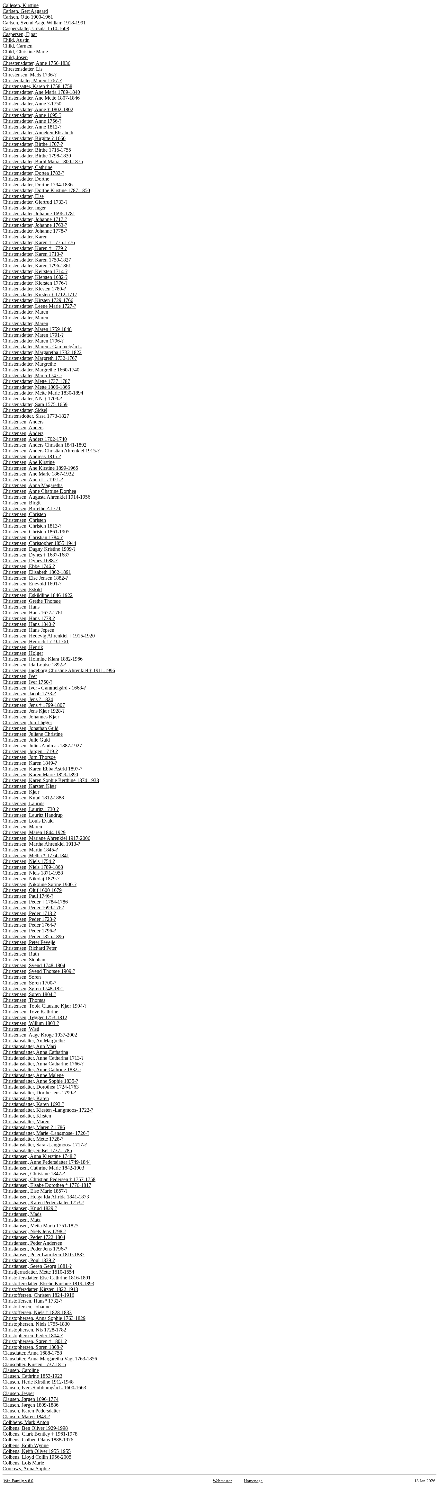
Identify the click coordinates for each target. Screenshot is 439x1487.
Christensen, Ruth (21, 954)
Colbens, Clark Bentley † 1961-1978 (40, 1434)
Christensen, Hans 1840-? (29, 624)
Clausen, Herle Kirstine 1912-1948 (38, 1382)
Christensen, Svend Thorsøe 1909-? (39, 971)
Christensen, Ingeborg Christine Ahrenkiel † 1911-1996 (59, 670)
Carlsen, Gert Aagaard (25, 11)
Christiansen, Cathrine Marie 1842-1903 (43, 1168)
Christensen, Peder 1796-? (29, 930)
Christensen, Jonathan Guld (30, 728)
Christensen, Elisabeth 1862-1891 (37, 572)
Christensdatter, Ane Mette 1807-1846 (41, 98)
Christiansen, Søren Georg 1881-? (37, 1266)
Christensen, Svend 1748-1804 (34, 965)
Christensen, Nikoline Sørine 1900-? (39, 884)
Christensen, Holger (23, 653)
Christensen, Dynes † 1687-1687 (36, 554)
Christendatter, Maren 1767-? (32, 80)
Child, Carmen (17, 46)
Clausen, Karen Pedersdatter (31, 1410)
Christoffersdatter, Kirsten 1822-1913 (40, 1289)
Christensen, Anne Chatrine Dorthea (39, 491)
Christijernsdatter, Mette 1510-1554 (38, 1272)
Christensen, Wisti (21, 1029)
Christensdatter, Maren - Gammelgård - (42, 346)
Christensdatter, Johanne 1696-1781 (39, 213)
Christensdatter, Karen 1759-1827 (37, 260)
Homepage (253, 1480)
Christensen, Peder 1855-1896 (33, 936)
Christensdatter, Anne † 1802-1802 (38, 109)
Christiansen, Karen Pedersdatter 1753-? (43, 1202)
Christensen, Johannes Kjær (31, 716)
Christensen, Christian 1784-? (33, 537)
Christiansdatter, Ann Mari (29, 1046)
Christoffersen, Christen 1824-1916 (38, 1295)
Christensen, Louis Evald (28, 821)
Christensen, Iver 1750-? (27, 682)
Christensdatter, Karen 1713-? (33, 254)
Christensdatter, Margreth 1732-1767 (40, 358)
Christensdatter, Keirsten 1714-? (35, 271)
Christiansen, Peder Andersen (32, 1243)
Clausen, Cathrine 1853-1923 (32, 1376)
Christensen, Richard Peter (30, 948)
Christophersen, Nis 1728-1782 (34, 1329)
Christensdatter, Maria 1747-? (32, 375)
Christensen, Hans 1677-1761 (33, 612)
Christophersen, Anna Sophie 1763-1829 (44, 1318)
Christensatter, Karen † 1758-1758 (37, 86)
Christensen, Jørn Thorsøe (29, 757)
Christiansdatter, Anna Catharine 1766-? (43, 1063)
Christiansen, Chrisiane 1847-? (34, 1173)
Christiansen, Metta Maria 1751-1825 (40, 1225)
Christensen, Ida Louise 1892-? (34, 664)
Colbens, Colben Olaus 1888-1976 (38, 1439)
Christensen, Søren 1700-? (29, 982)
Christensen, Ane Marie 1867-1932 (38, 473)
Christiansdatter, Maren (26, 1121)
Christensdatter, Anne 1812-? (32, 126)
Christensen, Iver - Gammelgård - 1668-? (44, 687)
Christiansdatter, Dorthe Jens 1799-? (39, 1092)
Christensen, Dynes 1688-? (30, 560)
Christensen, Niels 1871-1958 (33, 873)
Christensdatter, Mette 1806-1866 (36, 387)
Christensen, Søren (22, 977)
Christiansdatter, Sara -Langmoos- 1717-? (45, 1144)
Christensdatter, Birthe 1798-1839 (37, 155)
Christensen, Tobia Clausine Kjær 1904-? (44, 1006)
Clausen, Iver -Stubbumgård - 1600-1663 (44, 1387)
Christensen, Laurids (23, 803)
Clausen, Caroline (21, 1370)
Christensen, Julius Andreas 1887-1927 (42, 745)
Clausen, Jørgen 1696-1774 (30, 1399)
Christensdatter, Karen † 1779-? (35, 248)
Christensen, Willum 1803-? (31, 1023)
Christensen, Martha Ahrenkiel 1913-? (41, 844)
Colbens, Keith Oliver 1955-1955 (37, 1451)
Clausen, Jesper (18, 1393)
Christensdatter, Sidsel (25, 410)
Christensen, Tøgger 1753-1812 (35, 1017)
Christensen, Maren (22, 826)
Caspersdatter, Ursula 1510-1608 (36, 28)
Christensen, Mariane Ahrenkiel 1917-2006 (46, 838)
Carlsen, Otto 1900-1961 (28, 17)
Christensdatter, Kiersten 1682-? (35, 277)
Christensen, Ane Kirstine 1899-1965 (40, 468)
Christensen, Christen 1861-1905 (36, 531)
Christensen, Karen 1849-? (30, 763)
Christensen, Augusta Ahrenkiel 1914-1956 (46, 497)
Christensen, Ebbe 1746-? (29, 566)
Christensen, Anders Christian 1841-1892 (44, 445)
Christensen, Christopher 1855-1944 (39, 543)
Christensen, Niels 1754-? (29, 861)
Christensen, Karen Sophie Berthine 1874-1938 (51, 780)
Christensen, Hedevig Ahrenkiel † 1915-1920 (49, 635)
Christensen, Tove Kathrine (30, 1011)
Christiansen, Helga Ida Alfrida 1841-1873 (46, 1196)
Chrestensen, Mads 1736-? (30, 74)
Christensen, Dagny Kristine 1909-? (39, 549)
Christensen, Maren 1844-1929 (34, 832)
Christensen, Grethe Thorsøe (32, 601)
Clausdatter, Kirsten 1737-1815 (34, 1364)
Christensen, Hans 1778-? (29, 618)
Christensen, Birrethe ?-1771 (32, 508)
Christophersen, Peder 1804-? (33, 1335)
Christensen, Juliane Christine (33, 734)
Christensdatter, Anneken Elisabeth (38, 132)
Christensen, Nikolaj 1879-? (31, 878)
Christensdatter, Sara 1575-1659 (35, 404)
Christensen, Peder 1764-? (29, 925)
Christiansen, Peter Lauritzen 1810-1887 (44, 1254)
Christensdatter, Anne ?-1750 (32, 103)
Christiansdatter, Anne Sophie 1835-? (40, 1081)
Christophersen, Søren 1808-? (33, 1347)
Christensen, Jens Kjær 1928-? (34, 711)
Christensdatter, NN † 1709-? (32, 398)
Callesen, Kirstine (21, 5)
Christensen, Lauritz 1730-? (31, 809)
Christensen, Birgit (21, 502)
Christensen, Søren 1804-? (29, 994)
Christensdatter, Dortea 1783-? (33, 173)
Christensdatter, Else (23, 196)
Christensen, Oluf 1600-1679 (32, 890)
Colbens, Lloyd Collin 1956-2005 (37, 1457)
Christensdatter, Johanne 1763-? (35, 225)
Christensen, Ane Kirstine (29, 462)
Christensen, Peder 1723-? (29, 919)
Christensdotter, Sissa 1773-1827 (36, 416)
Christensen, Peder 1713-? (29, 913)
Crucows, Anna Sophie (26, 1468)
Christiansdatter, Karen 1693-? (33, 1104)
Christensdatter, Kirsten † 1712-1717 (40, 294)
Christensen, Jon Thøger (27, 722)
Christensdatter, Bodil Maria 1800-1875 (43, 161)
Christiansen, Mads (22, 1214)
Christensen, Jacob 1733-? (29, 693)
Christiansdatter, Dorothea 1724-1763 (41, 1087)
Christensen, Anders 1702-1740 (35, 439)
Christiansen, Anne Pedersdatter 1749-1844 (47, 1162)
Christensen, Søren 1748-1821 (33, 988)
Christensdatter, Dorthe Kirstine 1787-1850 (46, 190)
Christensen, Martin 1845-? (30, 849)
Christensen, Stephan (24, 959)
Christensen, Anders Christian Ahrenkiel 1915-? (51, 450)
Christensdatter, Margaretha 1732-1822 (42, 352)
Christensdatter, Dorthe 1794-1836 (38, 184)
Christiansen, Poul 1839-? (29, 1260)
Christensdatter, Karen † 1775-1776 (39, 242)
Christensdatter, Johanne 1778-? (35, 231)
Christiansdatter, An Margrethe (34, 1040)
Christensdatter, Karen (25, 236)
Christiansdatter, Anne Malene (33, 1075)
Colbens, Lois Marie (23, 1462)
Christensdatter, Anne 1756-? (32, 121)
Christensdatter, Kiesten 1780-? (34, 288)
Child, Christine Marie (25, 51)
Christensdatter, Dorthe (26, 179)
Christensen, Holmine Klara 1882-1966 (43, 659)
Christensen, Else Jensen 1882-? (35, 578)
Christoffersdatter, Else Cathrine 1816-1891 (47, 1277)
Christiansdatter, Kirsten (27, 1115)
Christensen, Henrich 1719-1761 (36, 641)
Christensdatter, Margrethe (29, 364)
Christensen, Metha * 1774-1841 (36, 855)
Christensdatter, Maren (25, 312)
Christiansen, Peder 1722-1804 (34, 1237)
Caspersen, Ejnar (20, 34)
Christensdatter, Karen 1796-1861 (37, 265)
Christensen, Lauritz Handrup (33, 815)
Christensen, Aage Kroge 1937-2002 (40, 1034)
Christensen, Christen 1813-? (32, 526)
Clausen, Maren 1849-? (26, 1416)
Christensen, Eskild (22, 589)
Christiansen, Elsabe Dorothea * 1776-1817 (47, 1185)
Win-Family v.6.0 (18, 1480)
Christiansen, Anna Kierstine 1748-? (39, 1156)
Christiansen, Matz (21, 1220)
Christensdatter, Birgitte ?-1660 (34, 138)
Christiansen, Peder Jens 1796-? (35, 1248)
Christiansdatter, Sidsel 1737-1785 (37, 1150)
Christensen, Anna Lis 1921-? (33, 479)
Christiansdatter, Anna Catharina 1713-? (43, 1058)
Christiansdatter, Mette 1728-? (33, 1139)
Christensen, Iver (20, 676)
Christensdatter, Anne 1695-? (32, 115)
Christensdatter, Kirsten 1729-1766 (38, 300)
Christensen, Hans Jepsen (28, 630)
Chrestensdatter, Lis (22, 69)
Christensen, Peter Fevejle (29, 942)
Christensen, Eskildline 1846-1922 (38, 595)
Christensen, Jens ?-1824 (28, 699)
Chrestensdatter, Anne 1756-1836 (36, 63)
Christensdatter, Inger (24, 207)
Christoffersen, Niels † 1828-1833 (37, 1312)
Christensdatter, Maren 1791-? (33, 335)
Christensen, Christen (24, 514)
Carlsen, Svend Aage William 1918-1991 (44, 22)
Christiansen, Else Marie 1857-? (35, 1191)
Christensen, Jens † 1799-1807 (34, 705)
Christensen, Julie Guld (26, 740)
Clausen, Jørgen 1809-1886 (30, 1405)
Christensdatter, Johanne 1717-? (35, 219)
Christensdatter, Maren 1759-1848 (37, 329)
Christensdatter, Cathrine (27, 167)
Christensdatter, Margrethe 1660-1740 (41, 369)
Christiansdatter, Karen (26, 1098)
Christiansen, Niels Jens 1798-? (34, 1231)
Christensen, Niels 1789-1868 (33, 867)
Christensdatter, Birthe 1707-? (33, 144)
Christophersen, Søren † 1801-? (35, 1341)
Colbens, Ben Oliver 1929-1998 (35, 1428)
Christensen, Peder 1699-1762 (33, 907)
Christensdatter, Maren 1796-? (33, 340)
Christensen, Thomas (24, 1000)
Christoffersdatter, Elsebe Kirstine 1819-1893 (48, 1283)
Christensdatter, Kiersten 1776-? (35, 283)
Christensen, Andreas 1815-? (32, 456)
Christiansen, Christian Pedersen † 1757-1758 (49, 1179)
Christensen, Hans (21, 607)
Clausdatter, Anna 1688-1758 (32, 1353)
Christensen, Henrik (23, 647)
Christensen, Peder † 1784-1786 (35, 901)
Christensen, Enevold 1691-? (32, 583)
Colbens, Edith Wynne (26, 1445)
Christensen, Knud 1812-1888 (33, 797)
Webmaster (222, 1480)
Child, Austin (16, 40)
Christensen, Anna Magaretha (33, 485)
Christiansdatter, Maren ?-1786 (34, 1127)
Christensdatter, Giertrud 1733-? (35, 202)
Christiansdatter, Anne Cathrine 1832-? (42, 1069)
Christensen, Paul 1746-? (28, 896)
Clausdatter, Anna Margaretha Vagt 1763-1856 (50, 1358)
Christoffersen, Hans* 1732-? (32, 1301)
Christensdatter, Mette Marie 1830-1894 (43, 393)
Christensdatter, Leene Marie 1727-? (39, 306)
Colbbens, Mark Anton (26, 1422)
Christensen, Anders (23, 421)
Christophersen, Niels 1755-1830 (36, 1324)
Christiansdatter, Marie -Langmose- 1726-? (46, 1133)
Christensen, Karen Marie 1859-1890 (40, 774)
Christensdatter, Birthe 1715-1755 (37, 150)
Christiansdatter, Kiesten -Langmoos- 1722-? (48, 1110)
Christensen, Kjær (21, 792)
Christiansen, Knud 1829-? (30, 1208)
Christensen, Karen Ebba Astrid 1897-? (42, 768)
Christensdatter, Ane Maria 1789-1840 (41, 92)
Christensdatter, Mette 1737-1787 (36, 381)
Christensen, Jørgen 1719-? (30, 751)
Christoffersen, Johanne (26, 1306)
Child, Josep (15, 57)
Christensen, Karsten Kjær (29, 786)
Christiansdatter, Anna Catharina (35, 1052)
